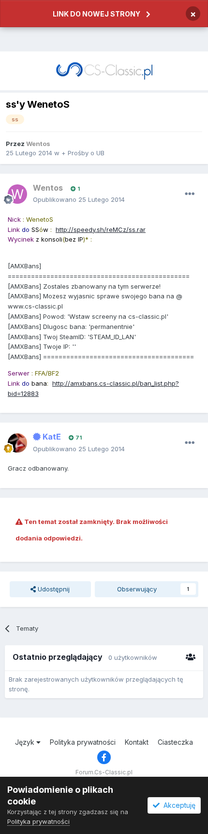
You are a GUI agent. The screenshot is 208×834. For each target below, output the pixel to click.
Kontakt (137, 742)
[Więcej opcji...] (189, 194)
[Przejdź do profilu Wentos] (17, 194)
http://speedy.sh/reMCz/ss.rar (101, 229)
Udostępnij (53, 589)
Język (25, 742)
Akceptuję (177, 805)
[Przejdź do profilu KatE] (17, 443)
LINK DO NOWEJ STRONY (96, 14)
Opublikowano (79, 199)
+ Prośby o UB (82, 153)
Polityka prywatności (83, 742)
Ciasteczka (175, 742)
